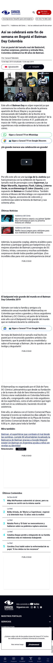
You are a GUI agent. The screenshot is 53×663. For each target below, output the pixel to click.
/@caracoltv (13, 67)
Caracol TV (5, 25)
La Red (9, 509)
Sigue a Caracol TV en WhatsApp (23, 135)
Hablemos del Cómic (18, 25)
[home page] (11, 12)
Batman (21, 449)
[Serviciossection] (50, 621)
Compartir (35, 67)
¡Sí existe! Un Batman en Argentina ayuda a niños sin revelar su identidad (25, 443)
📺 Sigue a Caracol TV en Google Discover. (28, 141)
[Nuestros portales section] (50, 616)
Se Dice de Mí (12, 497)
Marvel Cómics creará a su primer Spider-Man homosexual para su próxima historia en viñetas (33, 221)
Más (48, 661)
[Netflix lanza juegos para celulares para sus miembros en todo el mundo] (7, 230)
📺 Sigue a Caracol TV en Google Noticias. (27, 328)
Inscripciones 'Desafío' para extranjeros (17, 19)
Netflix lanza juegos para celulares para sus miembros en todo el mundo (32, 231)
